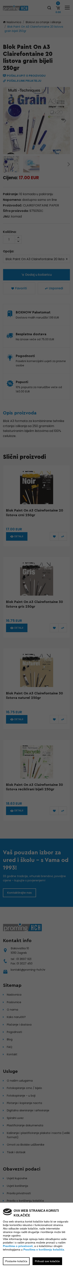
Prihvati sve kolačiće (47, 1261)
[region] (36, 634)
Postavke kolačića (16, 1261)
